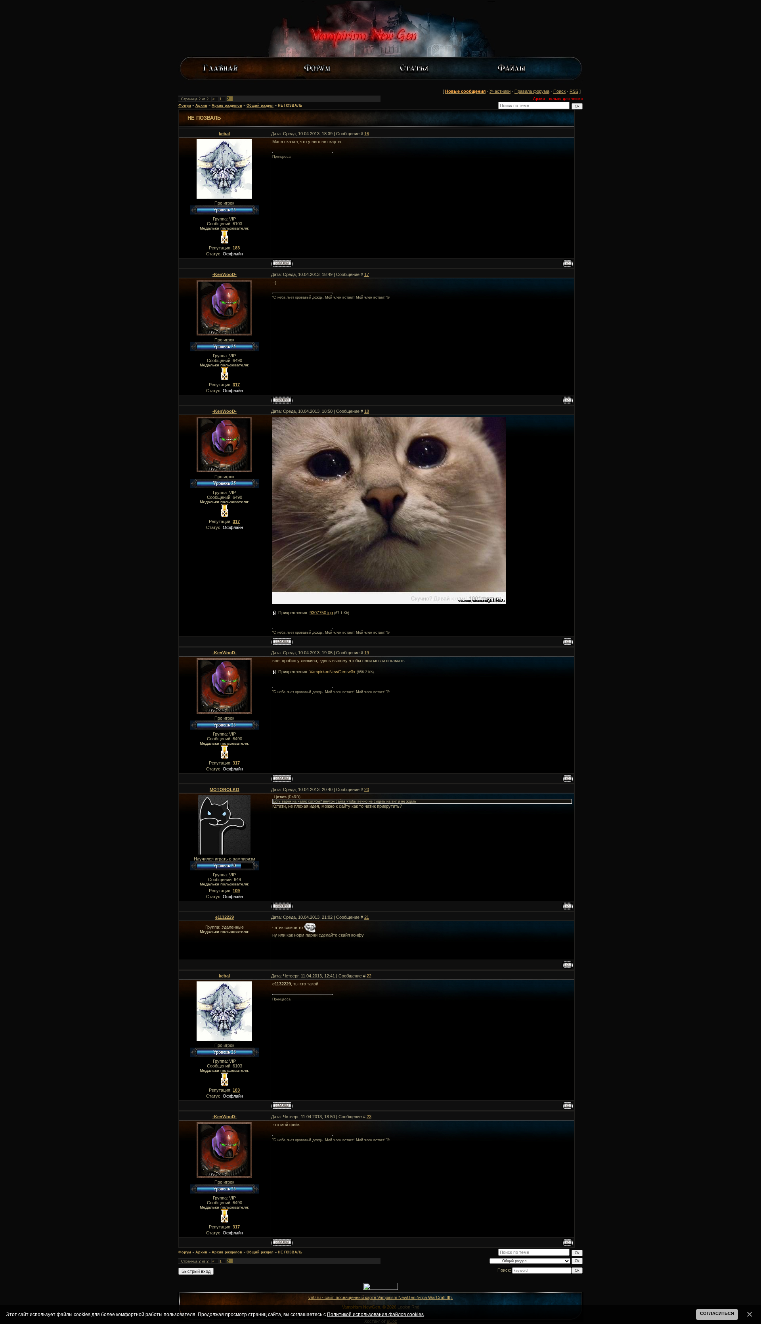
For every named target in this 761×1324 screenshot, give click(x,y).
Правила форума (531, 91)
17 (366, 274)
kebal (224, 133)
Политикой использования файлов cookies (375, 1314)
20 (366, 789)
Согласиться (717, 1313)
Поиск (559, 91)
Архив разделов (227, 105)
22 (369, 975)
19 (366, 652)
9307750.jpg (321, 612)
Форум (184, 105)
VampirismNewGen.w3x (333, 671)
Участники (500, 91)
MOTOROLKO (224, 789)
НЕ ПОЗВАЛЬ (290, 105)
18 (366, 411)
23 (369, 1116)
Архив (201, 105)
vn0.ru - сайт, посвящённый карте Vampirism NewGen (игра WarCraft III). (380, 1297)
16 (366, 133)
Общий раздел (260, 105)
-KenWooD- (224, 274)
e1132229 (224, 917)
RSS (574, 91)
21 (366, 917)
